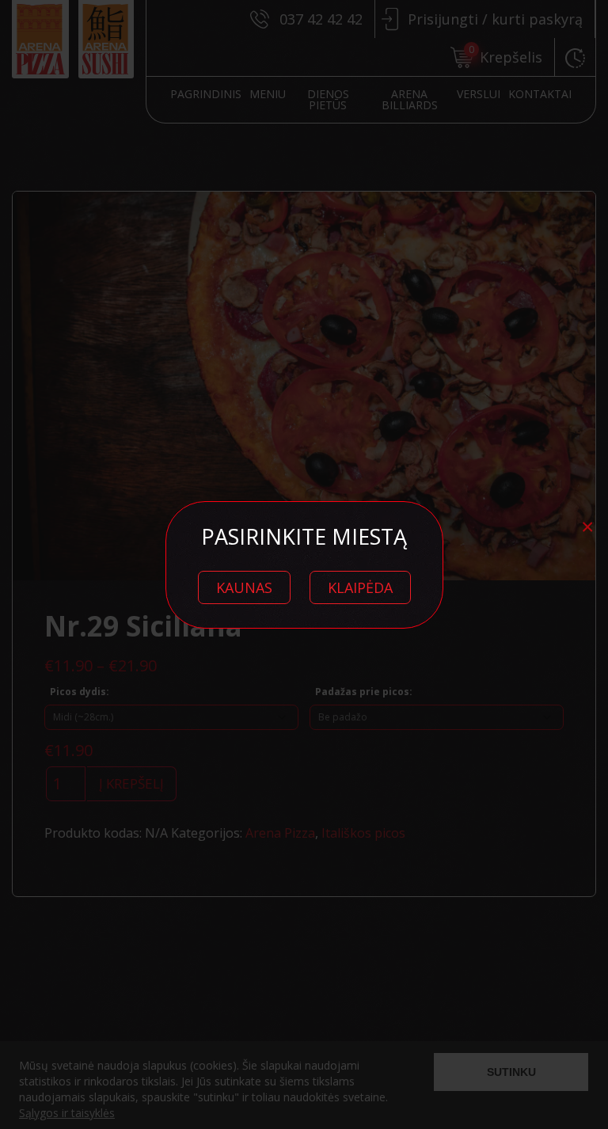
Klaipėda (360, 587)
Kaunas (244, 587)
